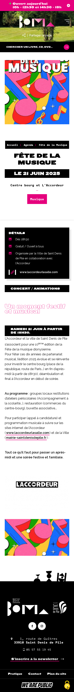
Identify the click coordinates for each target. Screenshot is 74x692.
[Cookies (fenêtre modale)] (67, 685)
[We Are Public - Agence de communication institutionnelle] (37, 687)
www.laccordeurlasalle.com (27, 433)
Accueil (12, 145)
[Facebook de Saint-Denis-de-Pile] (32, 626)
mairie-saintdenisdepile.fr (26, 438)
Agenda (28, 145)
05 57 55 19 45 (38, 649)
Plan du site (56, 674)
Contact (34, 674)
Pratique (15, 674)
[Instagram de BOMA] (42, 626)
